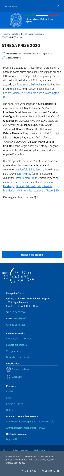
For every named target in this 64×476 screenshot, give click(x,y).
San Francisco (34, 93)
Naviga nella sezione (32, 254)
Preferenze (28, 471)
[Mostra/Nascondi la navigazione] (6, 20)
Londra (7, 93)
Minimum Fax (24, 190)
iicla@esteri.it (20, 318)
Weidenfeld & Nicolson (28, 169)
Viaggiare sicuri (13, 351)
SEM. (57, 190)
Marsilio (47, 186)
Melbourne (18, 93)
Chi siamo (11, 391)
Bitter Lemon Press (26, 178)
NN (39, 186)
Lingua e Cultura (14, 404)
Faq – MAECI (13, 439)
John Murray (23, 174)
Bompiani (47, 182)
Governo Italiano (11, 6)
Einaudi (20, 186)
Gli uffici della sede (15, 324)
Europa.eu (16, 377)
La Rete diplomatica (16, 345)
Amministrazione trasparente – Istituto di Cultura (31, 421)
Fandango (8, 186)
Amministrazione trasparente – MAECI (26, 428)
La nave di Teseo (43, 190)
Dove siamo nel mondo (18, 357)
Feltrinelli (30, 186)
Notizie (9, 410)
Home (5, 34)
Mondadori (9, 190)
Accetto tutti (50, 471)
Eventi (14, 34)
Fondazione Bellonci (28, 84)
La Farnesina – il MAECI (18, 338)
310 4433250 (17, 312)
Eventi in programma (31, 34)
